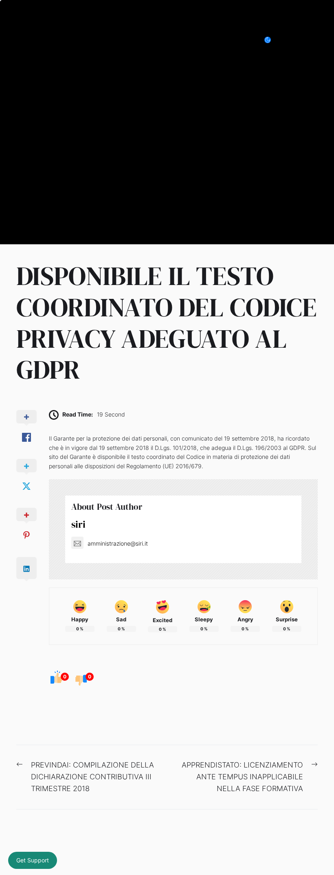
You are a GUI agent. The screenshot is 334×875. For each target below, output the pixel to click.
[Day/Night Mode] (272, 40)
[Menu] (313, 40)
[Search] (295, 40)
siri (78, 524)
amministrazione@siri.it (118, 543)
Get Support (32, 860)
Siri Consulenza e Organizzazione (101, 39)
